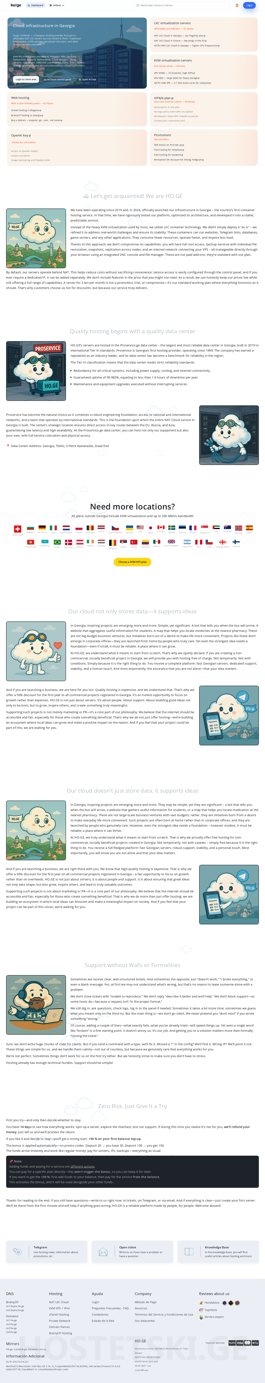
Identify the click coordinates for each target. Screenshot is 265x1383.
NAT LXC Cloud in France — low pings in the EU (179, 40)
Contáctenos (100, 1314)
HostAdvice (211, 1302)
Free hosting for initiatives (168, 149)
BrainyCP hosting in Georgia (26, 115)
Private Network (59, 1321)
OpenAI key (20, 135)
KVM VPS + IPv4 (59, 1308)
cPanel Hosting (59, 1314)
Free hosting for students (167, 154)
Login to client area (26, 79)
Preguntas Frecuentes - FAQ (110, 1308)
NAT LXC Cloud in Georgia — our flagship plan (179, 35)
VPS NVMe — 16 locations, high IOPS (173, 72)
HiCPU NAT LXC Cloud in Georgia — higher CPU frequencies (186, 45)
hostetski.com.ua (37, 1349)
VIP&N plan (162, 98)
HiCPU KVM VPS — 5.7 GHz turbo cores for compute (181, 82)
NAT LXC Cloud (59, 1302)
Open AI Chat (89, 79)
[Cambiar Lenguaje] (237, 5)
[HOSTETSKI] (16, 5)
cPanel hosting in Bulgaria (25, 110)
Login (249, 5)
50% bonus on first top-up (168, 144)
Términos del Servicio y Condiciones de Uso (164, 1314)
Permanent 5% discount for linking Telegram (178, 159)
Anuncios (141, 1308)
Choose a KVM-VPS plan (132, 562)
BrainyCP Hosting (60, 1333)
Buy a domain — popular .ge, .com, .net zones (35, 120)
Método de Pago (146, 1302)
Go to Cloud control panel (57, 79)
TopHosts (210, 1310)
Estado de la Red (103, 1321)
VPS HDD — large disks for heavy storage (176, 77)
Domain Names (59, 1327)
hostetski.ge (20, 1349)
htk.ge (9, 1349)
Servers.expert (214, 1317)
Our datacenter (145, 1321)
